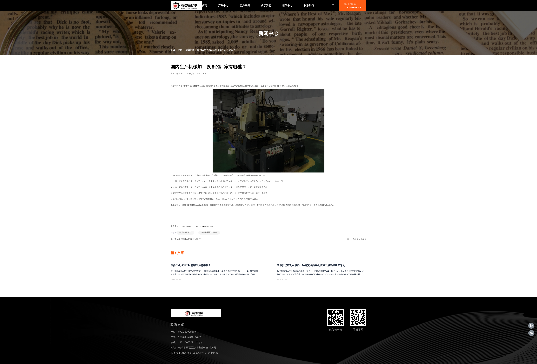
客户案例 (245, 5)
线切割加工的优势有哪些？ (190, 239)
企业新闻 (189, 50)
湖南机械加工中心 (209, 232)
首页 (204, 5)
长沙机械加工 (185, 232)
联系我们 (309, 5)
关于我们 (266, 5)
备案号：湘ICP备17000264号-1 (188, 352)
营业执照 (214, 352)
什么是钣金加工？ (358, 239)
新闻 (180, 50)
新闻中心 (287, 5)
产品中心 (223, 5)
